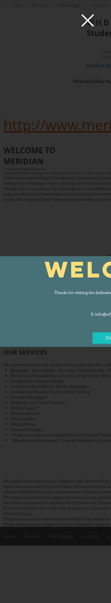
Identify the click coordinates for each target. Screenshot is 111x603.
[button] (87, 20)
